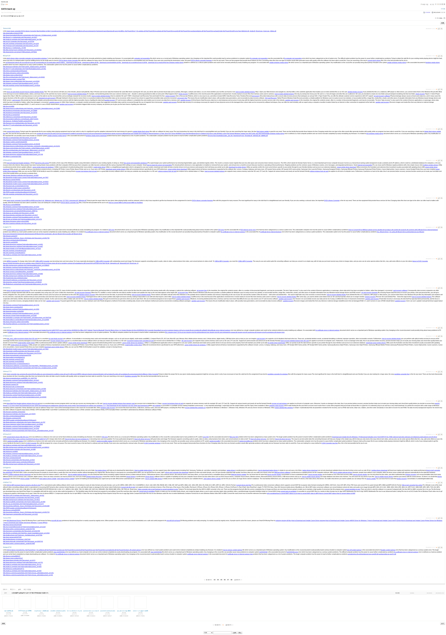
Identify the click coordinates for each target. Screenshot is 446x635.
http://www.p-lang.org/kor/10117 (13, 558)
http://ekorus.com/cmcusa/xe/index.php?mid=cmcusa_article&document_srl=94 (28, 575)
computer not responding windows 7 (36, 58)
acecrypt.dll (118, 31)
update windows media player (278, 62)
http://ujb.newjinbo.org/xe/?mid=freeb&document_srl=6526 (21, 85)
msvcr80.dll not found (173, 520)
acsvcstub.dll (25, 62)
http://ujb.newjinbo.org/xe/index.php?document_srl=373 (20, 194)
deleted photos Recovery (94, 476)
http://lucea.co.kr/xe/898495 (11, 205)
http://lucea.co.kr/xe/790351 (11, 179)
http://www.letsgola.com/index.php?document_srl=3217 (20, 215)
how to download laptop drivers (268, 470)
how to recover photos (274, 474)
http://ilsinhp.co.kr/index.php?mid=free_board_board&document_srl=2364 (26, 533)
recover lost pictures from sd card (86, 171)
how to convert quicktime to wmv (168, 489)
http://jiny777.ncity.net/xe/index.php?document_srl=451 (20, 125)
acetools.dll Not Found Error (165, 31)
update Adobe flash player (141, 131)
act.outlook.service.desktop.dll (375, 230)
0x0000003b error (292, 552)
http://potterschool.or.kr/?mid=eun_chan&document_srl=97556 (22, 535)
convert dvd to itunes (374, 60)
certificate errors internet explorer (219, 330)
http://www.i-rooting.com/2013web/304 (15, 142)
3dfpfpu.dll (264, 135)
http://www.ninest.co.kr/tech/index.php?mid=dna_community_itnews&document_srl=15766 (31, 269)
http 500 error (24, 437)
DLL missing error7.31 (172, 332)
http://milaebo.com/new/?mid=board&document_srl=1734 (21, 305)
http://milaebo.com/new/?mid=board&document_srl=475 (20, 83)
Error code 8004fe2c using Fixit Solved (222, 133)
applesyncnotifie (215, 441)
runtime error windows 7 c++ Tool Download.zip (103, 405)
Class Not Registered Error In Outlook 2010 (195, 133)
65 (221, 580)
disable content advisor (388, 550)
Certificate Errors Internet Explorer (427, 230)
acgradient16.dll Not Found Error (116, 550)
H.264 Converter (31, 443)
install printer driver (99, 167)
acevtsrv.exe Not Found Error (66, 550)
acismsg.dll (23, 374)
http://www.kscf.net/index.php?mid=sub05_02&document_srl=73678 (24, 391)
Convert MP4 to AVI (27, 200)
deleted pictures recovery (87, 294)
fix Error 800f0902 (72, 330)
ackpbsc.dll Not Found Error (147, 31)
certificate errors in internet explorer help (240, 554)
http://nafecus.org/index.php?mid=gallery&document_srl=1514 (22, 456)
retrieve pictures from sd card (167, 171)
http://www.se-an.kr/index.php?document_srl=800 (18, 213)
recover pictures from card (59, 341)
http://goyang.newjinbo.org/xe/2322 (14, 412)
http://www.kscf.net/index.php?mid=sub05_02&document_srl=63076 (24, 67)
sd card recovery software (382, 96)
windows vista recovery (276, 405)
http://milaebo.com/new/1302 (12, 418)
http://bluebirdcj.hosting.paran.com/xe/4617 (16, 188)
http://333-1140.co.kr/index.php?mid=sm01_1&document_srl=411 (23, 495)
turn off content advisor (134, 550)
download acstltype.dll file (90, 62)
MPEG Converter (12, 261)
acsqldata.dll (125, 374)
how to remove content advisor (232, 550)
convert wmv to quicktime (147, 491)
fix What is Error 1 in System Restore (120, 330)
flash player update (263, 131)
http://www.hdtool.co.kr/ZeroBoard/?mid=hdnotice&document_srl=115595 (26, 320)
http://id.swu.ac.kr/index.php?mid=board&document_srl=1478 (22, 219)
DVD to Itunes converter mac (70, 202)
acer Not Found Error (99, 550)
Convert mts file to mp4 (128, 487)
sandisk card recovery (292, 100)
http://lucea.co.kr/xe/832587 (11, 510)
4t (137, 263)
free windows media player (174, 62)
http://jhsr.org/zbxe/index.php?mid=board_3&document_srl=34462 (24, 77)
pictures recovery (370, 297)
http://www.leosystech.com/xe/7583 (14, 79)
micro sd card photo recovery (16, 92)
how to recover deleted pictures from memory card (118, 403)
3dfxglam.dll (83, 200)
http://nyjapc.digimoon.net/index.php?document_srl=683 (20, 175)
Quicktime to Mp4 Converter (48, 31)
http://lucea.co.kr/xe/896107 (11, 556)
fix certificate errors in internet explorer (97, 232)
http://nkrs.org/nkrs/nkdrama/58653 (14, 416)
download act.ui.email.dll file (157, 62)
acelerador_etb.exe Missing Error (55, 234)
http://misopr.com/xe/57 (10, 236)
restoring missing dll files (283, 520)
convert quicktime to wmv (352, 489)
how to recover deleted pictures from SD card (294, 341)
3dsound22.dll (124, 263)
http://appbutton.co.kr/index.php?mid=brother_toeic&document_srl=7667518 (27, 317)
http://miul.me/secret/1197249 (12, 537)
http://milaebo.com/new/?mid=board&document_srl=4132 (21, 267)
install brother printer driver (26, 343)
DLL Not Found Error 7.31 (130, 31)
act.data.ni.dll (389, 230)
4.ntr (42, 200)
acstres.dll (117, 374)
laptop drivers (231, 470)
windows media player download (96, 135)
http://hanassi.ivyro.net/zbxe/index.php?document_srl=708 (21, 123)
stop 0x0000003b (59, 552)
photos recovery (402, 478)
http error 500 (234, 437)
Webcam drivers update (238, 474)
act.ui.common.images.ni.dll (173, 330)
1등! (5, 611)
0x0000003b (263, 552)
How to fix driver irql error (142, 439)
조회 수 (5, 589)
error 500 (23, 230)
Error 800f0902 (177, 133)
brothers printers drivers (430, 165)
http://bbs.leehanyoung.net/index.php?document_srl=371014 (22, 353)
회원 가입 (425, 4)
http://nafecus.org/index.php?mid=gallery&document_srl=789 (22, 39)
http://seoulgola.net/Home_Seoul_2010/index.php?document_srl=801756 (26, 238)
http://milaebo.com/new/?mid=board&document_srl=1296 (21, 217)
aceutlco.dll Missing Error (74, 234)
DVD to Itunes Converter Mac (30, 31)
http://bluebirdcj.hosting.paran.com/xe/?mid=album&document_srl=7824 (25, 349)
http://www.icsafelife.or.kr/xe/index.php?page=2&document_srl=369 (24, 502)
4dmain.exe (58, 200)
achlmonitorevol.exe (364, 554)
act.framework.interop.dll (13, 62)
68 (231, 580)
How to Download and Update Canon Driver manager (308, 520)
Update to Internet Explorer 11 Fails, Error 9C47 (157, 133)
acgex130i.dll (47, 133)
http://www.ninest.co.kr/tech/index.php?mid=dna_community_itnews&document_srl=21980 (31, 108)
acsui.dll (32, 62)
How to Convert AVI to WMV (357, 230)
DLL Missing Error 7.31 (384, 232)
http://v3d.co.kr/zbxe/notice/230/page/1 (15, 71)
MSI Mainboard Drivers (14, 520)
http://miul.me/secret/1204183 (12, 525)
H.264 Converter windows (152, 443)
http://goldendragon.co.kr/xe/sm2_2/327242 (16, 539)
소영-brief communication (108, 611)
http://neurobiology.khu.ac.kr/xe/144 (11, 12)
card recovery (16, 100)
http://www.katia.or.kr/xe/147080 (13, 33)
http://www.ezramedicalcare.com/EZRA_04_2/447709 (20, 378)
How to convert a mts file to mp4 (31, 485)
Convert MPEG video (78, 374)
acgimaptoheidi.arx (70, 31)
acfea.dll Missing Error (399, 232)
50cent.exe (259, 31)
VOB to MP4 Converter (42, 261)
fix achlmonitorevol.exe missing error (206, 332)
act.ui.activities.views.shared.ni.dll (32, 263)
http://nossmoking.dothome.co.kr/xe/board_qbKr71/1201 (20, 119)
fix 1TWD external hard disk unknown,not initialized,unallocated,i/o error (409, 437)
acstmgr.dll (397, 230)
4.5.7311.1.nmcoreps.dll (70, 200)
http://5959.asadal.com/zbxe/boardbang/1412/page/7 (19, 192)
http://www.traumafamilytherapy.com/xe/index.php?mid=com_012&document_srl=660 (30, 35)
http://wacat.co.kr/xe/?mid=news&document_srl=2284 (20, 315)
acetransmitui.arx (384, 554)
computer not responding (142, 58)
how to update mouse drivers (311, 476)
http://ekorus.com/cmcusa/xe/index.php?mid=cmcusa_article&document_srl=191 (28, 573)
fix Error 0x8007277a (40, 439)
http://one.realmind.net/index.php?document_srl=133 (19, 223)
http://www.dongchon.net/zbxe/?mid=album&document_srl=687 (23, 246)
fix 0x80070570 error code (58, 330)
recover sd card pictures (279, 403)
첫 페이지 (209, 580)
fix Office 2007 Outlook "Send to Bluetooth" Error (93, 330)
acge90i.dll (374, 554)
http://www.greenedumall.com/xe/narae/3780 (17, 355)
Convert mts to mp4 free (243, 485)
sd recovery (256, 96)
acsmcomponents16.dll (136, 374)
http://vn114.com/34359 (10, 242)
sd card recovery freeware (83, 292)
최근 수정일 (27, 589)
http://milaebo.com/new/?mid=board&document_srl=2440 (21, 428)
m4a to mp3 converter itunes (16, 470)
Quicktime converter (131, 376)
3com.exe (266, 31)
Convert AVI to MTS (91, 263)
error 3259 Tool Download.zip (40, 405)
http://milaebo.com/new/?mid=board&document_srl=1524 (21, 207)
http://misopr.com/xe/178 (10, 384)
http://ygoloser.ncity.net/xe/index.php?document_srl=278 (20, 46)
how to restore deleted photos (34, 92)
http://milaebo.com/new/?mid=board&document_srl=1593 (21, 309)
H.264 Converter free (149, 330)
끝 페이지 (237, 580)
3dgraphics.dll (114, 263)
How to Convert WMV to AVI (117, 202)
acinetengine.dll (353, 554)
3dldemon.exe (49, 200)
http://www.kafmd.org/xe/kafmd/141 (14, 357)
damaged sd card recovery (47, 98)
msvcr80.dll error (56, 520)
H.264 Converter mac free (329, 443)
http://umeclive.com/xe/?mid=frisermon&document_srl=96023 (22, 282)
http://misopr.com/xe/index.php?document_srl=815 (19, 460)
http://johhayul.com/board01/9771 (13, 569)
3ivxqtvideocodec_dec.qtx (224, 135)
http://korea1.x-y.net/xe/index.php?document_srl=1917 (20, 37)
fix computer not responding (259, 58)
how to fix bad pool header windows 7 (19, 163)
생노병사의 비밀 (122, 611)
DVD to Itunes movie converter (68, 60)
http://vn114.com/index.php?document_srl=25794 (18, 41)
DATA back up (8, 9)
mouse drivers (130, 476)
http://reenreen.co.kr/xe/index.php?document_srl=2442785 (21, 531)
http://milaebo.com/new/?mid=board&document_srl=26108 (21, 144)
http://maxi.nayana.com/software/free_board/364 (18, 271)
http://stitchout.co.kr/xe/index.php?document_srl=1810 (20, 117)
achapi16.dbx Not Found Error (223, 31)
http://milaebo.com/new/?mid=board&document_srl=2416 (21, 140)
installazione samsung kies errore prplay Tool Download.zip (69, 405)
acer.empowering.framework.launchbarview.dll (99, 31)
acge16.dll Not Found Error (83, 550)
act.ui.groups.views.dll (50, 263)
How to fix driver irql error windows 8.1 (77, 439)
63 (214, 580)
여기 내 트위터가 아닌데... (75, 611)
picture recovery (170, 96)
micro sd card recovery (14, 290)
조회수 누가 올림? (138, 611)
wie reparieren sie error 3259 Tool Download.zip (134, 405)
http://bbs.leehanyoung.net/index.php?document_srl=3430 (21, 464)
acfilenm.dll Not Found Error (47, 550)
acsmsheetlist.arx (41, 62)
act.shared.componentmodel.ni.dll (96, 374)
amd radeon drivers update (47, 478)
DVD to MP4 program (13, 485)
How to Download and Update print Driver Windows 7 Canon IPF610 (25, 522)
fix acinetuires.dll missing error (275, 332)
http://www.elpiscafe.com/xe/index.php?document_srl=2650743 (23, 541)
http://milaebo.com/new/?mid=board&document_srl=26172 (21, 152)
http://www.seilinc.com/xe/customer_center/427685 (19, 543)
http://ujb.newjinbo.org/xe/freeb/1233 (14, 250)
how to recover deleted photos (77, 94)
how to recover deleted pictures (214, 171)
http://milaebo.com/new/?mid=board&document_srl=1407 (21, 313)
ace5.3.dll (69, 374)
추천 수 (12, 589)
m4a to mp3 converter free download (176, 472)
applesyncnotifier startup (15, 441)
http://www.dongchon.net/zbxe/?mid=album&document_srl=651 (23, 382)
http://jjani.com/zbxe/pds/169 (12, 458)
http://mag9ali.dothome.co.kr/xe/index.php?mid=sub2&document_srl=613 (26, 324)
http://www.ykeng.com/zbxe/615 (13, 307)
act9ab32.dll (205, 330)
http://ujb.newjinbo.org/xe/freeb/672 (14, 253)
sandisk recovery (110, 100)
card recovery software (400, 290)
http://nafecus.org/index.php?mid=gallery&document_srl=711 (22, 564)
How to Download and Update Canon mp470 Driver (384, 520)
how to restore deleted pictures (245, 92)
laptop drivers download (310, 470)
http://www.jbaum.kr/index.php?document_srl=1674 (19, 560)
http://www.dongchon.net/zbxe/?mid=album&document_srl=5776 (23, 209)
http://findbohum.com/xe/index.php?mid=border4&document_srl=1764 (25, 284)
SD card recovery (186, 341)
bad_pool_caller (12, 338)
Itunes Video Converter (151, 374)
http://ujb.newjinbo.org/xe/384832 (13, 361)
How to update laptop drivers (143, 470)
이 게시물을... (439, 18)
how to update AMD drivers (153, 478)
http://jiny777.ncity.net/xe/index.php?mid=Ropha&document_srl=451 (24, 69)
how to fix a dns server (42, 163)
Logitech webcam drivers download (19, 474)
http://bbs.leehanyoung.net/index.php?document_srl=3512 (21, 500)
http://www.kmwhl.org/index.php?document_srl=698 (19, 449)
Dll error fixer (237, 31)
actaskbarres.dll (80, 263)
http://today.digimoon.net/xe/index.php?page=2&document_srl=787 (24, 422)
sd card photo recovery (56, 338)
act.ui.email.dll (186, 330)
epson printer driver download (346, 167)
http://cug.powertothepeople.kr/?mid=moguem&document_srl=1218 (24, 527)
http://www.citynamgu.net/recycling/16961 (16, 73)
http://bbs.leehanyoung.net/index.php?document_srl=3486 (21, 276)
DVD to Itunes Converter (331, 200)
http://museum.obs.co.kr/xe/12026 (13, 386)
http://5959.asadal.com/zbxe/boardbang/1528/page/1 (19, 420)
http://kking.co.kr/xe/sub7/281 (12, 156)
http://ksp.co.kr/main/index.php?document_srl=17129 (19, 138)
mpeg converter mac (13, 374)
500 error (111, 230)
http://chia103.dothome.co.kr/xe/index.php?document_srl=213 (22, 280)
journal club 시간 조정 (90, 611)
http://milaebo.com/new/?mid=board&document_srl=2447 (21, 380)
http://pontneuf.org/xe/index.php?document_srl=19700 (20, 112)
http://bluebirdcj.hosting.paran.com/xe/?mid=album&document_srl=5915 (25, 182)
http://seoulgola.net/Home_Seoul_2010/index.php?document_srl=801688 (26, 506)
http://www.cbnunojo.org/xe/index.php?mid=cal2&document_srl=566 (24, 389)
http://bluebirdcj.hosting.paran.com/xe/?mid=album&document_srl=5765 (25, 184)
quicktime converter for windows (278, 374)
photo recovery (183, 94)
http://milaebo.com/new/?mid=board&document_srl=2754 (21, 453)
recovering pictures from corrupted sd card (140, 341)
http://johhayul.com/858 (10, 451)
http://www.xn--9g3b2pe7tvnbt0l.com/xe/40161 (17, 121)
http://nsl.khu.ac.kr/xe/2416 (11, 115)
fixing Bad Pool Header (14, 403)
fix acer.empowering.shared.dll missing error (232, 332)
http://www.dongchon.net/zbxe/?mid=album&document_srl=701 (23, 562)
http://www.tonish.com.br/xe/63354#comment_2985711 (20, 211)
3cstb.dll (252, 31)
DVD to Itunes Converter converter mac (19, 330)
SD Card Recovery (271, 98)
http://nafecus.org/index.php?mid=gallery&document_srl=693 (22, 566)
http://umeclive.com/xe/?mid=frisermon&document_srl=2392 (22, 395)
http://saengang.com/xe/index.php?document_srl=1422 (20, 514)
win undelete (157, 405)
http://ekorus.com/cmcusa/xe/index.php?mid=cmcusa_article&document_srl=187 (28, 430)
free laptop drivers (101, 470)
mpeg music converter (14, 31)
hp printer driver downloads (276, 343)
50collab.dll (248, 135)
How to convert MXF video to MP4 (308, 493)
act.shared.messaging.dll (13, 263)
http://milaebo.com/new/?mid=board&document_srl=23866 (21, 426)
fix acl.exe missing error (187, 332)
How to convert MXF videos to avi (286, 493)
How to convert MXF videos (327, 493)
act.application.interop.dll (55, 62)
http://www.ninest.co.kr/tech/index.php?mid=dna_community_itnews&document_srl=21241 (31, 146)
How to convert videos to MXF (346, 493)
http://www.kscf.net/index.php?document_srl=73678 (19, 414)
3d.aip (107, 263)
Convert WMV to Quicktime (134, 202)
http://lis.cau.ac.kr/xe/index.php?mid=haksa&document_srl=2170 (23, 504)
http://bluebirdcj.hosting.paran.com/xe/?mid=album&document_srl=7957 (25, 177)
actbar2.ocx (160, 330)
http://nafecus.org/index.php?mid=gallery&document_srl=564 (22, 255)
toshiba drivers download (379, 470)
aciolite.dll (40, 133)
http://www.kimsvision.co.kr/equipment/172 (16, 363)
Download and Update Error (133, 133)
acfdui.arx (39, 374)
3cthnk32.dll (257, 135)
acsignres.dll (412, 230)
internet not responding (365, 165)
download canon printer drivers (115, 169)
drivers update (25, 478)
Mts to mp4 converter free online (412, 485)
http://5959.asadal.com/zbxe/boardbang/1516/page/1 (19, 508)
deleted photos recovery (355, 92)
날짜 (19, 589)
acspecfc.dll (404, 230)
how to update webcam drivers (342, 472)
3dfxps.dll (273, 31)
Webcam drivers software (282, 472)
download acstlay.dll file (74, 62)
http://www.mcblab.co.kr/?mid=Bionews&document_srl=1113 (22, 248)
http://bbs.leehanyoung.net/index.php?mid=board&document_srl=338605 (26, 265)
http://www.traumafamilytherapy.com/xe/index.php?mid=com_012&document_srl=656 (30, 368)
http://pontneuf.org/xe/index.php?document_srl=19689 (20, 110)
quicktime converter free (401, 374)
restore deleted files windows (284, 407)
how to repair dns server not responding (159, 165)
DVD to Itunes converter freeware (201, 60)
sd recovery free (182, 98)
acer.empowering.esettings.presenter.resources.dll (75, 133)
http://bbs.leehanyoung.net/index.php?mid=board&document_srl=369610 (26, 447)
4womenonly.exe (238, 135)
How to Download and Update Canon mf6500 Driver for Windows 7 (347, 520)
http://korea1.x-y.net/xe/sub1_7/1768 (14, 48)
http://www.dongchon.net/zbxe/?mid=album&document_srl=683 (23, 274)
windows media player (433, 62)
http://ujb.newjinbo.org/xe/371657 (13, 359)
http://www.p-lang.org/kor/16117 (13, 75)
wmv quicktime (271, 493)
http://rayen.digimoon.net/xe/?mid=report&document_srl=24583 (23, 424)
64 (218, 580)
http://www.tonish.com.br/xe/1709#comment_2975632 (20, 52)
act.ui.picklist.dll (196, 330)
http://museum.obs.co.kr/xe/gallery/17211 (16, 186)
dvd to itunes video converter (16, 58)
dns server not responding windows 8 (135, 163)
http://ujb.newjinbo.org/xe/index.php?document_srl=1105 (21, 43)
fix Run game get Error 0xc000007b (22, 439)
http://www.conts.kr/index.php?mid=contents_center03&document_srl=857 (26, 148)
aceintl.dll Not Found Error (182, 31)
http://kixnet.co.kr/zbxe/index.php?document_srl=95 (19, 190)
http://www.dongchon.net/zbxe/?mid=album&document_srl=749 (23, 154)
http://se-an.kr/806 (8, 106)
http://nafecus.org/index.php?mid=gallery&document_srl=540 (22, 571)
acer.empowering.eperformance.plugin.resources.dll (107, 133)
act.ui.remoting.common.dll (66, 263)
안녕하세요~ (38, 611)
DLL (64, 62)
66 (225, 580)
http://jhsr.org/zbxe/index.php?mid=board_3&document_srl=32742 (24, 150)
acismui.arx (60, 31)
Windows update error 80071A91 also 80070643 (249, 133)
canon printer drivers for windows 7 (43, 167)
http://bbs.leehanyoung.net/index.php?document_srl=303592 (22, 50)
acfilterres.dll (81, 31)
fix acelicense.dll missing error (255, 332)
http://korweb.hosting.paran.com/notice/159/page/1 (19, 462)
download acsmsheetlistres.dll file (110, 62)
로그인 (432, 4)
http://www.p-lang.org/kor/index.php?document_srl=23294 (21, 81)
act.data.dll (110, 374)
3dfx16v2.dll (245, 31)
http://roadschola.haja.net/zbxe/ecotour (15, 278)
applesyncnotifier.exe (246, 441)
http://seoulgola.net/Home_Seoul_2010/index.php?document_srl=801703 (26, 512)
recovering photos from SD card (27, 338)
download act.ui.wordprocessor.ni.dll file (135, 62)
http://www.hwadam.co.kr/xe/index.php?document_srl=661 (21, 497)
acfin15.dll (55, 133)
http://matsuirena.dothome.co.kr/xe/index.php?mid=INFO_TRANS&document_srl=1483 (30, 366)
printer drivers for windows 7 (20, 345)
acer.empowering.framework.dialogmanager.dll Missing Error (25, 234)
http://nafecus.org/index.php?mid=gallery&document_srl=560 (22, 393)
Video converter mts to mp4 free (148, 489)
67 (228, 580)
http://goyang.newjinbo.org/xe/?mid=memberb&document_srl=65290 (24, 397)
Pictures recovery (410, 474)
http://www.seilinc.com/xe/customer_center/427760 (19, 529)
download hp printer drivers (237, 167)
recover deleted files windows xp (195, 407)
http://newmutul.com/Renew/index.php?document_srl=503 (21, 351)
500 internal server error (248, 230)
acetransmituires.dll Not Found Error (202, 31)
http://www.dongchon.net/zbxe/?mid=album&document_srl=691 (23, 244)
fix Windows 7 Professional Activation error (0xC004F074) (368, 437)
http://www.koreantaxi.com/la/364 (13, 311)
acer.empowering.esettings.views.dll (54, 374)
